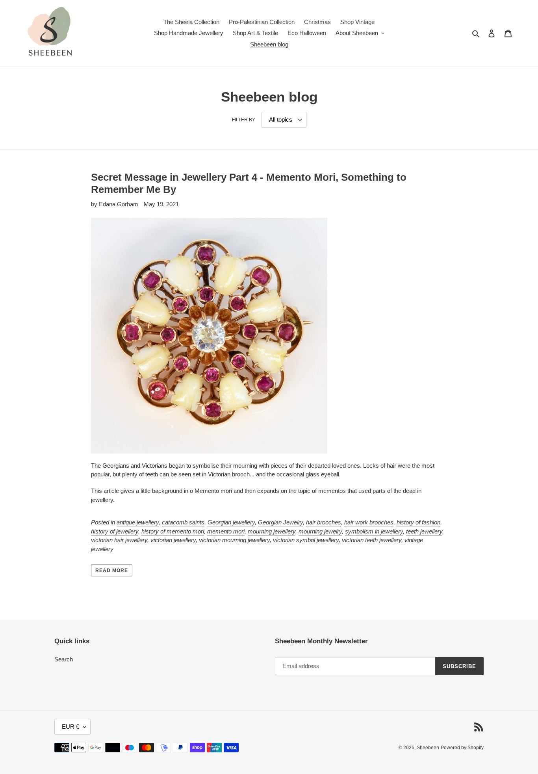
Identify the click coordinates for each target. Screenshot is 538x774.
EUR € (70, 726)
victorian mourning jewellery (234, 540)
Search (63, 659)
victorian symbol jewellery (306, 540)
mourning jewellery (271, 531)
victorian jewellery (173, 540)
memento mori (226, 531)
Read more (111, 570)
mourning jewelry (320, 531)
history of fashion (418, 522)
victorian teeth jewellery (371, 540)
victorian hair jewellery (119, 540)
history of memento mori (172, 531)
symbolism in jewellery (374, 531)
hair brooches (323, 522)
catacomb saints (183, 522)
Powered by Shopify (462, 747)
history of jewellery (114, 531)
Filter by (243, 119)
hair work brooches (368, 522)
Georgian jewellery (231, 522)
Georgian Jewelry (280, 522)
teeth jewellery (424, 531)
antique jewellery (138, 522)
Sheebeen (428, 747)
